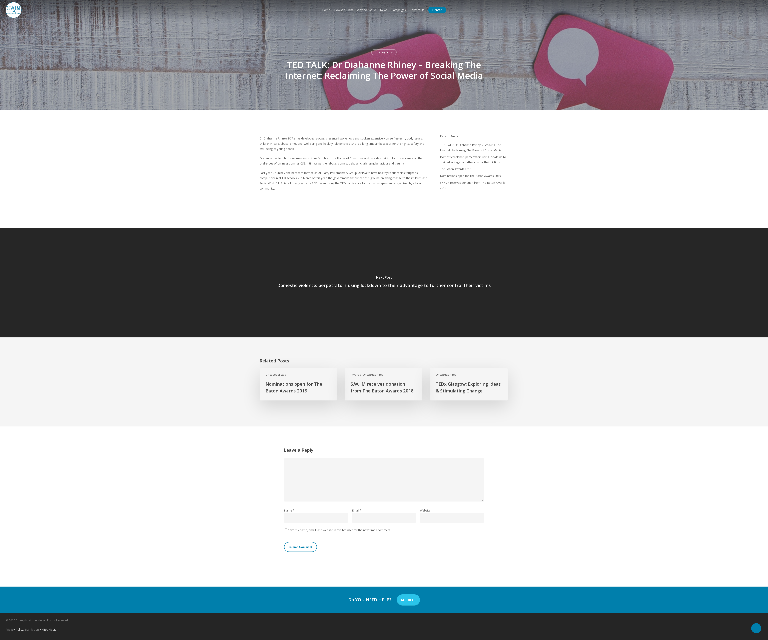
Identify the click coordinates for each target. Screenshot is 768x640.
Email (356, 510)
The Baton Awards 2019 (455, 169)
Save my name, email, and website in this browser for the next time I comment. (339, 530)
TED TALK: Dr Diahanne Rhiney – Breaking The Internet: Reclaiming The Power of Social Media (470, 147)
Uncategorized (384, 52)
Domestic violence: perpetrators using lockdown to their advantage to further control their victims (473, 159)
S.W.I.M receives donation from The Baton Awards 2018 (472, 185)
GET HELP (408, 600)
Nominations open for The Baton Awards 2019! (471, 176)
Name (289, 510)
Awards (356, 374)
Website (425, 510)
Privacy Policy (14, 629)
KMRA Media (48, 629)
